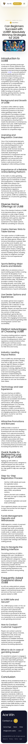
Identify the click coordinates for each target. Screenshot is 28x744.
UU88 (9, 72)
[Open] (24, 3)
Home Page (7, 727)
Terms (16, 739)
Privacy (11, 739)
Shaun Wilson (15, 22)
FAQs (21, 727)
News (15, 727)
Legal (20, 739)
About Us (5, 739)
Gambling (8, 20)
